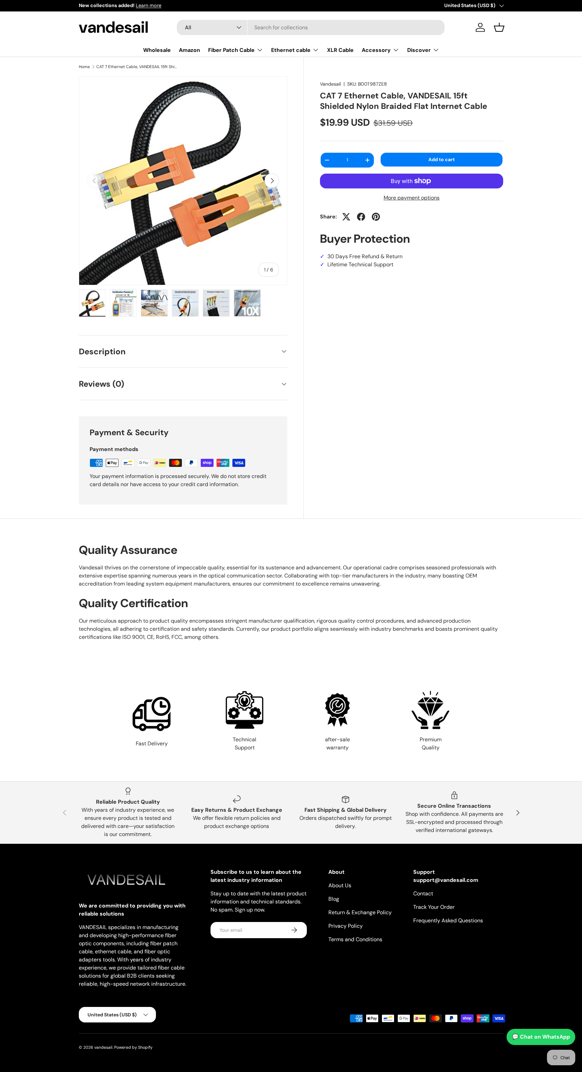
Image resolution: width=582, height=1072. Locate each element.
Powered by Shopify (133, 1047)
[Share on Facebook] (361, 216)
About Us (339, 885)
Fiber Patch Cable (231, 50)
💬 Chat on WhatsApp (541, 1036)
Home (84, 67)
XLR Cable (340, 50)
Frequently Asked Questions (448, 920)
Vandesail (330, 84)
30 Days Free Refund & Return (361, 256)
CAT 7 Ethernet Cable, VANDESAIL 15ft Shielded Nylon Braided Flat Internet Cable (136, 67)
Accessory (376, 50)
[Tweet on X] (346, 216)
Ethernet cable (291, 50)
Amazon (189, 50)
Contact (423, 893)
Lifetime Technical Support (356, 264)
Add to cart (441, 159)
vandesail (103, 1047)
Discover (419, 50)
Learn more (148, 5)
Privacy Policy (345, 925)
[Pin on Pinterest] (375, 216)
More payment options (412, 197)
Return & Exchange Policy (360, 912)
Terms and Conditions (355, 939)
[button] (499, 27)
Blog (333, 898)
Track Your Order (434, 907)
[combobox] (311, 27)
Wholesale (157, 50)
